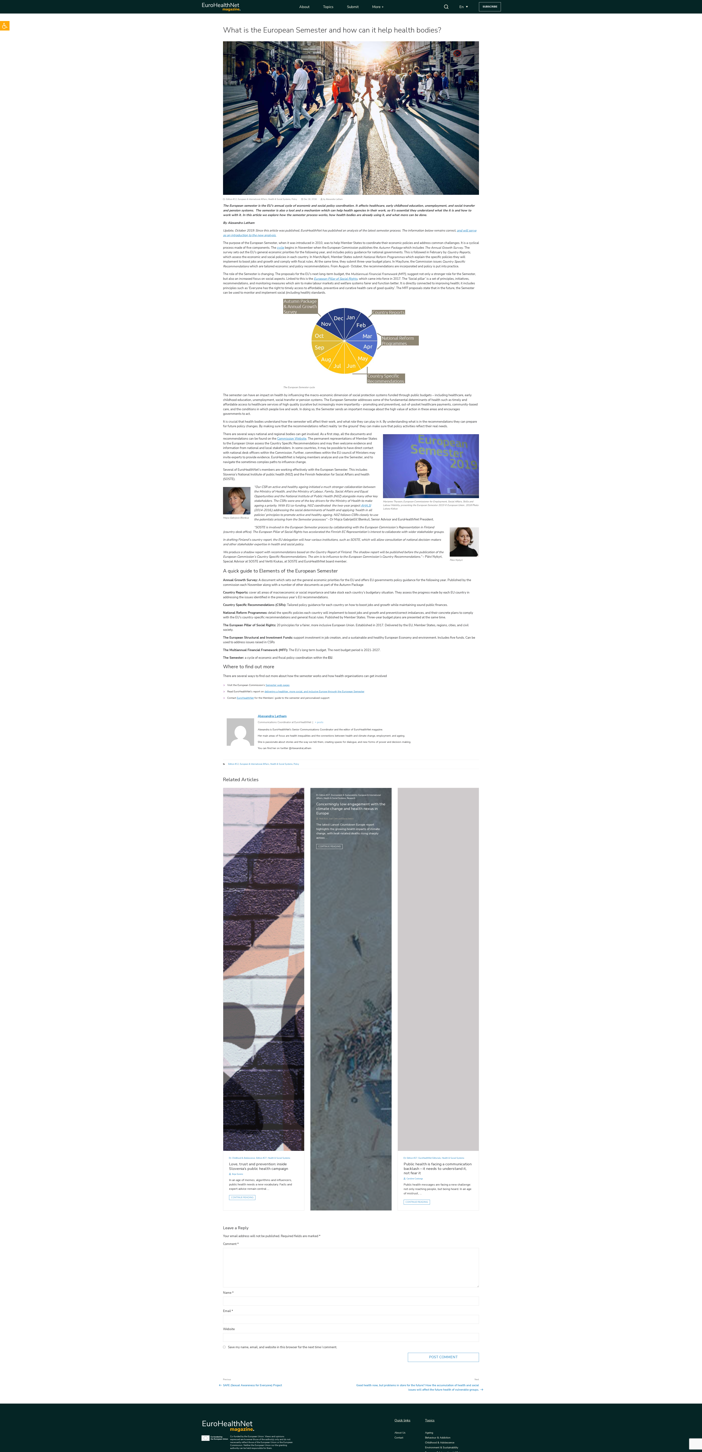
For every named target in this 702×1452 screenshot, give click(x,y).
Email (228, 1311)
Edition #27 (261, 1158)
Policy (294, 199)
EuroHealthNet (245, 698)
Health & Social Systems (279, 199)
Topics (328, 6)
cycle (280, 248)
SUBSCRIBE (490, 6)
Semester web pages (278, 685)
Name (228, 1293)
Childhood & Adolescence (243, 1158)
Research (351, 798)
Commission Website (291, 439)
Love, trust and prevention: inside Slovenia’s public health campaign (258, 1166)
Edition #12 (231, 199)
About (304, 6)
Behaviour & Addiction (437, 1437)
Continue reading (242, 1197)
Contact (399, 1437)
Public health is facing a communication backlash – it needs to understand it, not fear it (438, 1168)
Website (229, 1329)
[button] (5, 26)
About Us (400, 1432)
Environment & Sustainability (344, 795)
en (461, 6)
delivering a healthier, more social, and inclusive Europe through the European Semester (314, 691)
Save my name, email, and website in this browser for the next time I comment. (282, 1347)
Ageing (429, 1432)
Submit (353, 6)
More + (378, 6)
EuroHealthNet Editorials (429, 1158)
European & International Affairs (252, 199)
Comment (231, 1244)
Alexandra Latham (334, 199)
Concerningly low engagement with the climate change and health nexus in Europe (350, 808)
